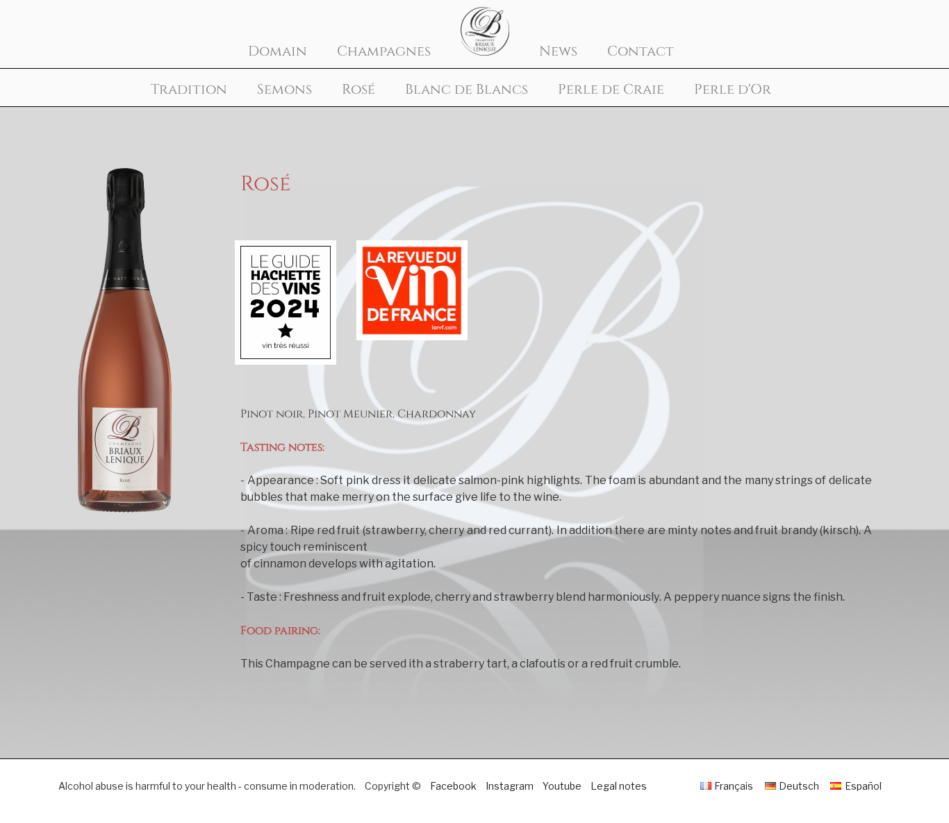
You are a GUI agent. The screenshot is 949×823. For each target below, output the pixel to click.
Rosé (358, 90)
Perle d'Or (732, 90)
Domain (277, 51)
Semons (284, 90)
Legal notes (619, 786)
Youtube (562, 786)
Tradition (189, 90)
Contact (640, 51)
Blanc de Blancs (466, 90)
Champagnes (384, 51)
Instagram (510, 786)
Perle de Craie (611, 90)
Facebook (453, 786)
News (558, 51)
